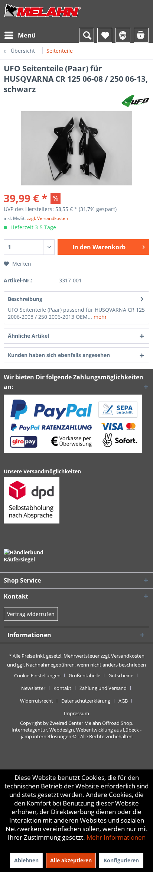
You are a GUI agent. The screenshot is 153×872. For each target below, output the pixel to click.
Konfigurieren (121, 860)
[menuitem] (19, 35)
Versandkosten (127, 655)
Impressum (76, 713)
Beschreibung (25, 298)
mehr (99, 316)
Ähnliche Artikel (28, 335)
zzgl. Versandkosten (47, 218)
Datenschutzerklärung (85, 700)
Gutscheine (120, 675)
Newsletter (33, 688)
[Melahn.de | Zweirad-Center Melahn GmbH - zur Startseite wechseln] (43, 18)
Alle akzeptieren (71, 860)
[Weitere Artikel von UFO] (135, 100)
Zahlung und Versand (103, 688)
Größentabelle (84, 675)
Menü (27, 35)
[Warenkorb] (141, 35)
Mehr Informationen (116, 837)
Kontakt (62, 688)
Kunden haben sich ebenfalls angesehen (59, 355)
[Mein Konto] (122, 35)
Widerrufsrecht (36, 700)
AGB (123, 700)
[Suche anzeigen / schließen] (86, 35)
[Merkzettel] (104, 35)
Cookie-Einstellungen (37, 675)
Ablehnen (26, 860)
